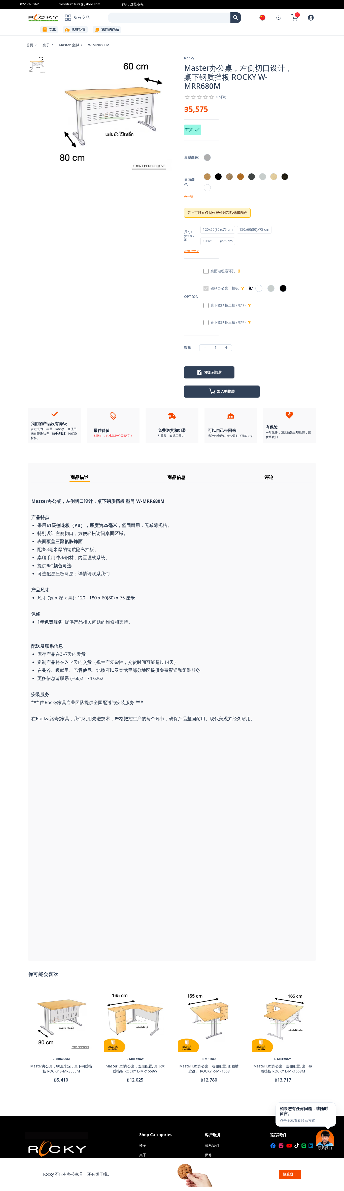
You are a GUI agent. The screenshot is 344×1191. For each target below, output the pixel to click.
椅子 (142, 1145)
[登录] (311, 18)
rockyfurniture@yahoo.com (79, 4)
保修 (208, 1155)
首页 (29, 45)
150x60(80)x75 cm (254, 229)
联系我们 (212, 1145)
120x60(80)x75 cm (218, 229)
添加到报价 (213, 372)
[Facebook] (273, 1145)
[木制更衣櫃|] (235, 17)
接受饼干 (290, 1174)
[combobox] (169, 18)
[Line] (303, 1145)
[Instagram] (281, 1145)
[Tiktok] (296, 1145)
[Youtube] (289, 1145)
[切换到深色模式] (278, 18)
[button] (306, 1114)
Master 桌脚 (69, 45)
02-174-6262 (29, 4)
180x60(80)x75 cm (218, 241)
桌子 (46, 45)
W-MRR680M (98, 45)
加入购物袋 (226, 391)
